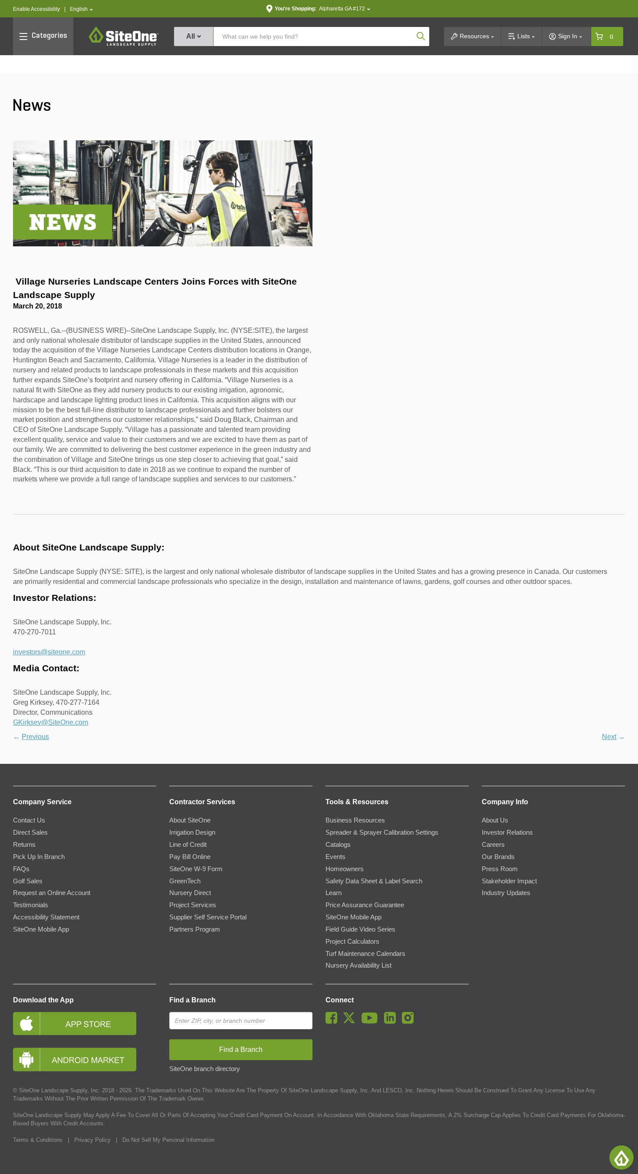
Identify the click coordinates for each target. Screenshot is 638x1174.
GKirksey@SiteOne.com (50, 722)
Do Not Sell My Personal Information (168, 1140)
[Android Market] (84, 1059)
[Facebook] (334, 1021)
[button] (81, 9)
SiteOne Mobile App (41, 929)
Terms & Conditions (37, 1140)
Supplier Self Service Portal (208, 917)
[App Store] (84, 1023)
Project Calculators (352, 941)
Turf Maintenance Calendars (365, 953)
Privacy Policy (92, 1140)
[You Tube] (371, 1021)
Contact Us (29, 820)
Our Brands (498, 856)
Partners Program (194, 929)
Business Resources (355, 820)
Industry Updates (506, 892)
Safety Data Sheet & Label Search (374, 881)
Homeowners (345, 869)
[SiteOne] (124, 44)
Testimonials (30, 905)
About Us (495, 820)
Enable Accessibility (36, 9)
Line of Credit (188, 844)
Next (609, 736)
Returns (24, 844)
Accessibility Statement (46, 917)
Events (335, 856)
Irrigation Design (192, 832)
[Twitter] (351, 1021)
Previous (35, 736)
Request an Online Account (51, 892)
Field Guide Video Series (360, 929)
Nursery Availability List (358, 965)
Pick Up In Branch (39, 856)
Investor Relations (507, 832)
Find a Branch (192, 1000)
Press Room (500, 869)
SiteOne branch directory (204, 1068)
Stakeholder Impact (509, 881)
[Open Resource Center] (621, 1157)
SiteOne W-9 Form (196, 869)
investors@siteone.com (49, 652)
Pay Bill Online (189, 856)
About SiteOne (189, 820)
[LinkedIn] (392, 1021)
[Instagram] (410, 1021)
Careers (493, 844)
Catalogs (338, 844)
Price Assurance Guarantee (365, 905)
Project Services (192, 905)
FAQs (21, 869)
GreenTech (185, 881)
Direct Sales (30, 832)
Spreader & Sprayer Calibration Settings (382, 832)
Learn (334, 892)
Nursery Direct (190, 892)
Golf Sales (28, 881)
